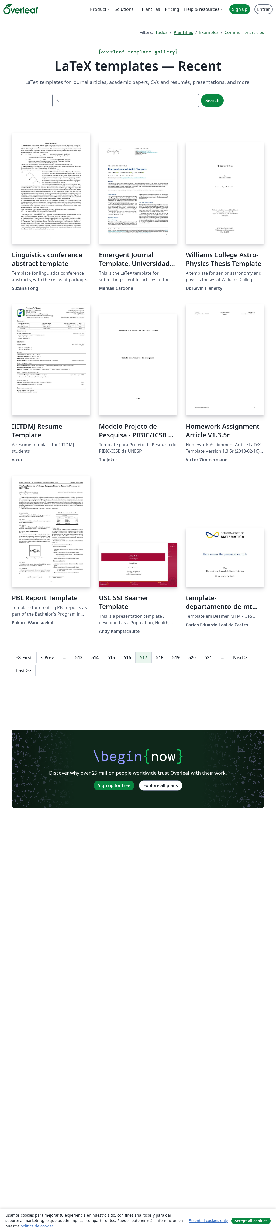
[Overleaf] (20, 9)
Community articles (244, 32)
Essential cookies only (208, 1220)
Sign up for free (114, 785)
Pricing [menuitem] (172, 9)
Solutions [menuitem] (124, 9)
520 (192, 657)
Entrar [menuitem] (263, 9)
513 (78, 657)
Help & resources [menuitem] (201, 9)
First (24, 657)
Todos (161, 32)
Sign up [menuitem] (239, 9)
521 (208, 657)
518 (159, 657)
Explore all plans (160, 785)
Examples (209, 32)
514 (95, 657)
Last (23, 670)
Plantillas (183, 32)
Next (240, 657)
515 (111, 657)
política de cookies (37, 1225)
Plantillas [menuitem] (151, 9)
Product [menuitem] (98, 9)
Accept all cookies (250, 1220)
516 (127, 657)
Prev (47, 657)
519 (176, 657)
